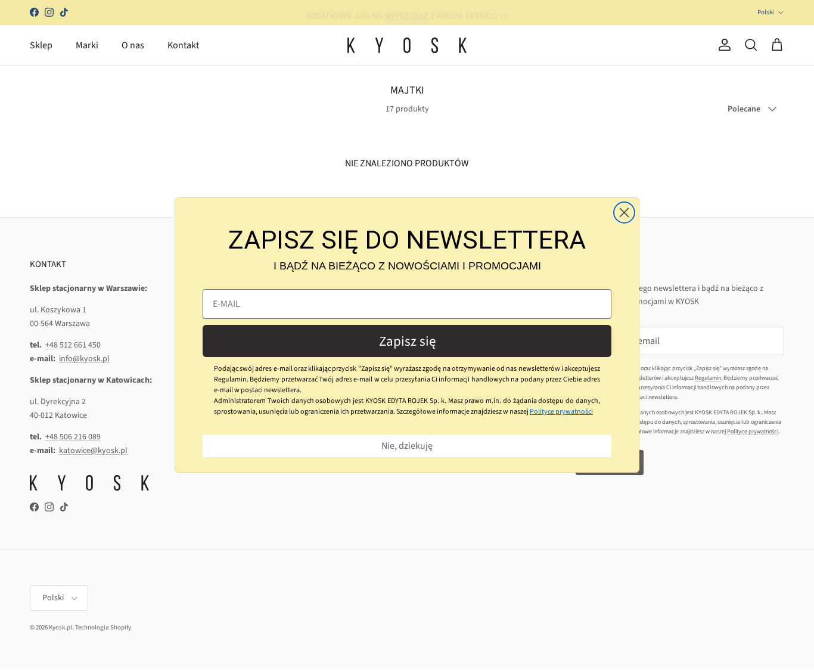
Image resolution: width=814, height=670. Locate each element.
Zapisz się (407, 341)
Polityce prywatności (561, 412)
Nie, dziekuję (407, 445)
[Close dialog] (624, 212)
